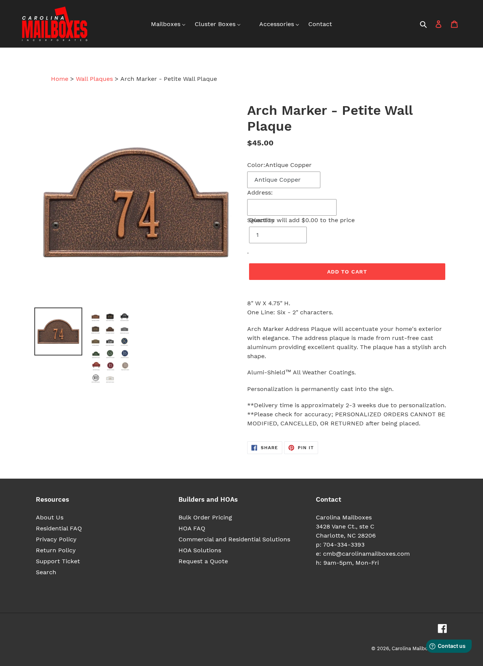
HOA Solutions (199, 550)
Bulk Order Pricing (205, 517)
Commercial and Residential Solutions (234, 539)
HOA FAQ (191, 528)
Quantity (262, 220)
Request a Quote (203, 561)
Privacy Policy (56, 539)
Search (46, 572)
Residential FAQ (59, 528)
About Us (49, 517)
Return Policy (56, 550)
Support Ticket (58, 561)
